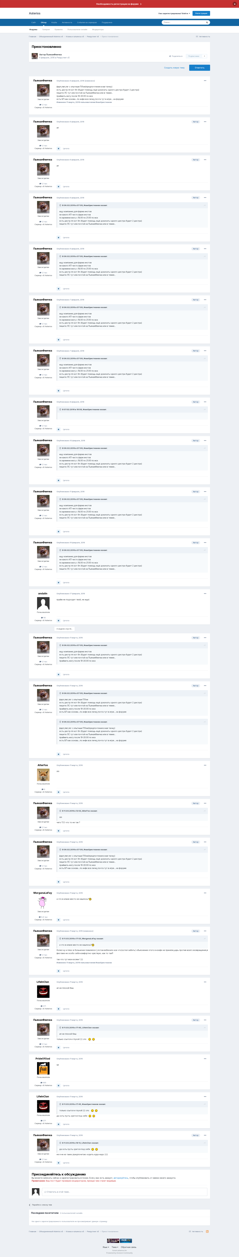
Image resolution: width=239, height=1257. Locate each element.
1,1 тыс (44, 105)
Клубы (54, 22)
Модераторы (98, 29)
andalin (42, 593)
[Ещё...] (205, 80)
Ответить (199, 67)
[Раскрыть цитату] (60, 205)
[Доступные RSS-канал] (207, 1232)
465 (44, 1082)
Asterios (34, 13)
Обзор (43, 22)
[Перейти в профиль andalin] (43, 603)
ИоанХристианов (92, 205)
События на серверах (87, 22)
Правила (59, 29)
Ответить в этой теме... (58, 1192)
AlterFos (43, 765)
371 (44, 1006)
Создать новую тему (174, 67)
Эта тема (196, 22)
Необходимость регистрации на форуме (117, 4)
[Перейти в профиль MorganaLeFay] (43, 902)
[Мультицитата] (58, 149)
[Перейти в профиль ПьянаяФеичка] (35, 56)
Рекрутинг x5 (63, 57)
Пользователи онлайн (77, 29)
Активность (67, 22)
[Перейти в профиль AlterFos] (43, 775)
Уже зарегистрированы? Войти (173, 13)
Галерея (46, 29)
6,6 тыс (44, 917)
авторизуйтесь (121, 1178)
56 (44, 617)
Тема (114, 1247)
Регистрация (201, 13)
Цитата (66, 148)
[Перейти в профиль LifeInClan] (43, 991)
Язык (105, 1247)
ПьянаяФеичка (54, 54)
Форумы (33, 29)
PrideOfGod (43, 1058)
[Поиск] (207, 22)
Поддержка (107, 22)
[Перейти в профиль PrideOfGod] (43, 1068)
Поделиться (176, 56)
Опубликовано (70, 81)
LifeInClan (43, 981)
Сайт (33, 22)
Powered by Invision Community (119, 1253)
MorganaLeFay (42, 892)
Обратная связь (128, 1247)
